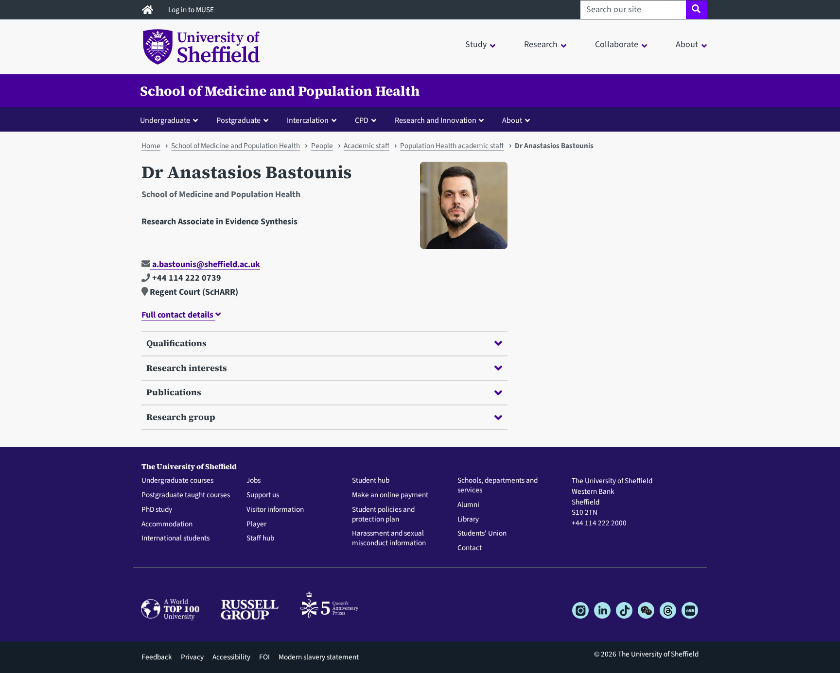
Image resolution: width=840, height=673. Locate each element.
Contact (469, 548)
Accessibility (231, 657)
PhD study (156, 510)
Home (150, 145)
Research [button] (541, 44)
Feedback (156, 657)
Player (256, 524)
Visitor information (275, 510)
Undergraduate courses (177, 481)
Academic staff (366, 145)
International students (175, 538)
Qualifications (176, 343)
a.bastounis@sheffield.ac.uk (205, 264)
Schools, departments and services (497, 485)
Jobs (253, 481)
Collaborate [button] (616, 44)
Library (468, 519)
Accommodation (166, 524)
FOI (264, 657)
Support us (262, 495)
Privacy (192, 657)
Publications (173, 392)
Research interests (186, 368)
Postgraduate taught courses (185, 495)
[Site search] (696, 9)
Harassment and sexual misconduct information (389, 538)
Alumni (468, 505)
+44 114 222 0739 (185, 278)
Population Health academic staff (452, 145)
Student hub (370, 481)
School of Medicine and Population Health (280, 91)
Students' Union (482, 533)
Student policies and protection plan (383, 514)
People (322, 145)
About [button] (687, 44)
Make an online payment (390, 495)
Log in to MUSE (191, 9)
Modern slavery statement (319, 657)
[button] (171, 120)
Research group (180, 417)
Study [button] (476, 44)
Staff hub (260, 538)
